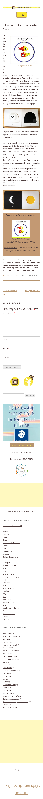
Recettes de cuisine (10, 602)
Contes (5, 546)
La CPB (5, 682)
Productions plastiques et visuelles (15, 702)
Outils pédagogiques (10, 699)
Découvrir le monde (10, 659)
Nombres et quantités (11, 696)
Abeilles (6, 531)
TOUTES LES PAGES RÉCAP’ (12, 526)
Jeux (4, 571)
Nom (5, 339)
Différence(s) (7, 551)
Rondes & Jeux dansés (11, 608)
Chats (5, 540)
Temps (5, 617)
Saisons (6, 611)
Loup (4, 580)
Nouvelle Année (8, 588)
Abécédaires (7, 634)
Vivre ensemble (8, 707)
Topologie (6, 619)
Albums (24, 276)
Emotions (6, 560)
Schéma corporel (9, 614)
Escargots (6, 563)
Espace (5, 665)
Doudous (6, 554)
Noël (4, 585)
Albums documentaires (11, 651)
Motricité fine (7, 693)
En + (4, 662)
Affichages (7, 534)
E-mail (6, 348)
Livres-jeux (7, 687)
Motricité (6, 690)
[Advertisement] (21, 495)
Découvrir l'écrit (8, 656)
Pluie (4, 597)
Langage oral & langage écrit (13, 577)
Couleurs (6, 548)
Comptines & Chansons (11, 543)
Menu (21, 14)
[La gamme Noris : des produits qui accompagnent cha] (21, 422)
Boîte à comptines (9, 653)
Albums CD (7, 648)
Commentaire (9, 313)
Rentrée (6, 605)
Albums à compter (9, 645)
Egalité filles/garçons (10, 557)
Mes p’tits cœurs (32, 291)
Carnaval (6, 537)
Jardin (5, 568)
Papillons (6, 591)
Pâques (5, 594)
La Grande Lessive (9, 574)
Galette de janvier (9, 565)
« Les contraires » (10, 248)
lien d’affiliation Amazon (24, 66)
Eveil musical (7, 668)
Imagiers (6, 676)
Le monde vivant (9, 685)
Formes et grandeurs (10, 670)
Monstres (6, 582)
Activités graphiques (10, 636)
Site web (6, 357)
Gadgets (6, 673)
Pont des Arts (8, 599)
